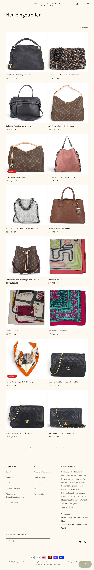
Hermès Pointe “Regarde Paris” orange (20, 382)
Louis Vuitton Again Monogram (17, 177)
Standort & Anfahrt (13, 488)
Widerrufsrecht (12, 502)
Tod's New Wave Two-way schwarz (18, 126)
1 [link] (30, 447)
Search (9, 472)
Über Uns (9, 477)
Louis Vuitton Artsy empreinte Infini (19, 75)
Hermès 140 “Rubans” (55, 280)
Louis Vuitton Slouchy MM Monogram (60, 126)
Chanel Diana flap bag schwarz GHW (60, 433)
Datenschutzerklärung (65, 562)
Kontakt (9, 483)
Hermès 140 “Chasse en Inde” (57, 331)
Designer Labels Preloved (22, 562)
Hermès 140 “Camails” (14, 331)
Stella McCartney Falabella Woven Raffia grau (22, 228)
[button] (5, 4)
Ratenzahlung (39, 477)
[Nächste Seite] (63, 447)
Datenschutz (39, 494)
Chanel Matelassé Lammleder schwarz (19, 433)
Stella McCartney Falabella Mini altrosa (61, 177)
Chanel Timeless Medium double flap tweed (63, 75)
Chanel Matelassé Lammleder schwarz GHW (63, 382)
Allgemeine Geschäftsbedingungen (15, 495)
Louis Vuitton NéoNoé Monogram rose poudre (22, 280)
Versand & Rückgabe (42, 472)
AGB (35, 488)
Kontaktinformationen (53, 564)
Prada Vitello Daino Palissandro (58, 228)
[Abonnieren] (47, 541)
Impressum (38, 483)
